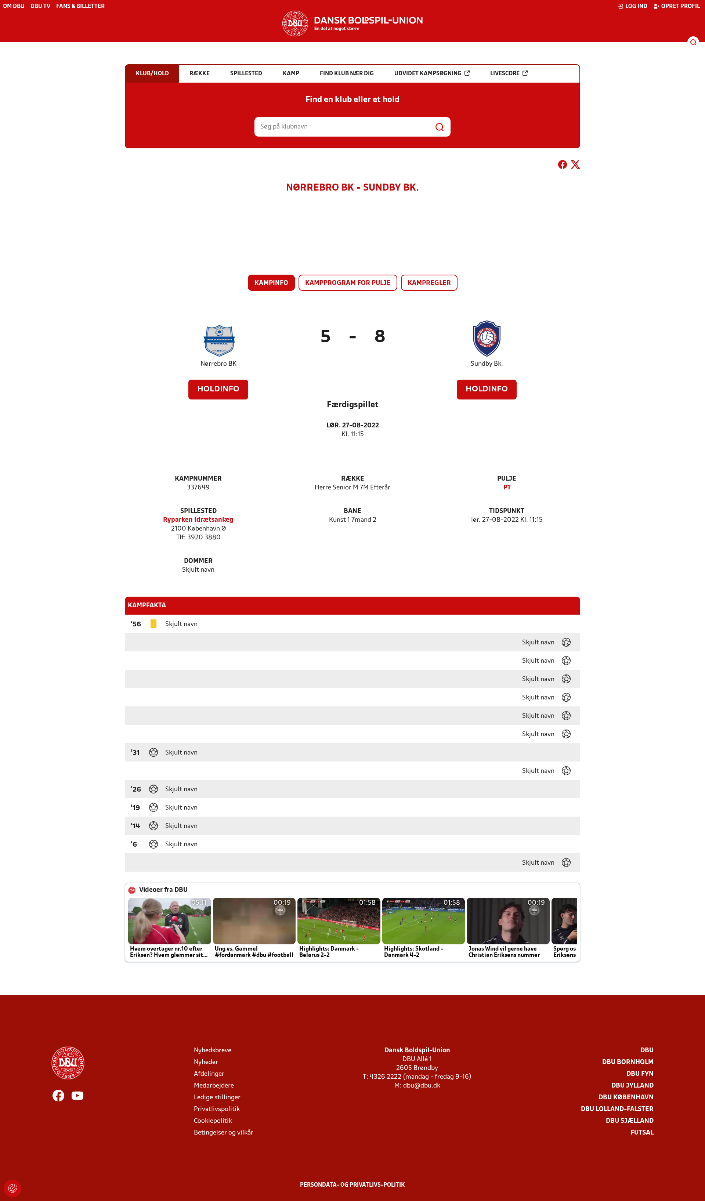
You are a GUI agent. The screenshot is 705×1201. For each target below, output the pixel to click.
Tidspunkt (506, 511)
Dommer (198, 561)
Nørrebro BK (218, 364)
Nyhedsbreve (212, 1051)
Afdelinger (209, 1074)
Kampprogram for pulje (348, 283)
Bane (352, 511)
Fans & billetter (80, 6)
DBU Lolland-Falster (617, 1109)
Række (352, 479)
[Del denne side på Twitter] (575, 166)
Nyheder (206, 1062)
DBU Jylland (632, 1086)
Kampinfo (271, 283)
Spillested (198, 511)
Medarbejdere (214, 1086)
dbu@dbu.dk (421, 1086)
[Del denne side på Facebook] (562, 166)
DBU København (626, 1098)
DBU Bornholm (628, 1062)
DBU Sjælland (630, 1121)
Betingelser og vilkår (223, 1133)
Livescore (505, 73)
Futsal (642, 1133)
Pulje (506, 479)
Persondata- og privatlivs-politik (352, 1185)
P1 (506, 488)
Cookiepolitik (213, 1121)
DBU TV (40, 6)
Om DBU (14, 6)
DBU (647, 1051)
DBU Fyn (640, 1074)
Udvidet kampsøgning (428, 73)
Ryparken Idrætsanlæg (198, 520)
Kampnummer (198, 479)
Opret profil (680, 6)
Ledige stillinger (217, 1098)
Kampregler (429, 283)
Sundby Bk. (487, 364)
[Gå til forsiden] (352, 23)
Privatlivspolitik (217, 1109)
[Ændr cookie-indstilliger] (12, 1188)
